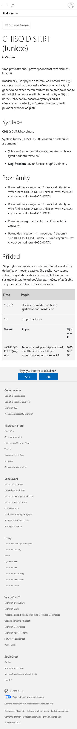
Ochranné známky (12, 716)
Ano (27, 376)
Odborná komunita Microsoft (17, 620)
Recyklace (8, 461)
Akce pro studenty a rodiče (16, 520)
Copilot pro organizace (14, 395)
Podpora (8, 13)
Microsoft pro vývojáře (14, 602)
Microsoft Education (13, 484)
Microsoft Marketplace (14, 626)
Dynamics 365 (10, 561)
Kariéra (7, 662)
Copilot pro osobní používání (17, 401)
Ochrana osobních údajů (38, 711)
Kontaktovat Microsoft (14, 711)
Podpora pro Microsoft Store (17, 443)
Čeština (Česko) (17, 690)
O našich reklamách (32, 716)
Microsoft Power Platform (15, 632)
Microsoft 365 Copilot (14, 579)
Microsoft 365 (10, 407)
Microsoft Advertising (14, 573)
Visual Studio (10, 644)
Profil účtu (9, 431)
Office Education (11, 508)
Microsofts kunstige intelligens (18, 543)
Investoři (8, 680)
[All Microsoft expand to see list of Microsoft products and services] (4, 5)
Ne (48, 376)
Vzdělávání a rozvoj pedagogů (18, 514)
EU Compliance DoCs (52, 716)
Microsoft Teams (12, 585)
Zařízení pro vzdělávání (14, 490)
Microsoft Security (12, 549)
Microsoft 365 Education (15, 502)
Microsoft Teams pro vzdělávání (18, 496)
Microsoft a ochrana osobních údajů (20, 674)
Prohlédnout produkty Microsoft (18, 413)
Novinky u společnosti (14, 668)
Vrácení (7, 449)
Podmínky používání (60, 711)
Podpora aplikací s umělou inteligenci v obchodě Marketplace (32, 614)
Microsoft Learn (11, 608)
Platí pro (10, 57)
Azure (7, 555)
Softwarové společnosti (14, 638)
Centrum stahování (13, 437)
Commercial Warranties (15, 467)
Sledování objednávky (14, 455)
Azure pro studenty (13, 526)
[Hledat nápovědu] (13, 5)
